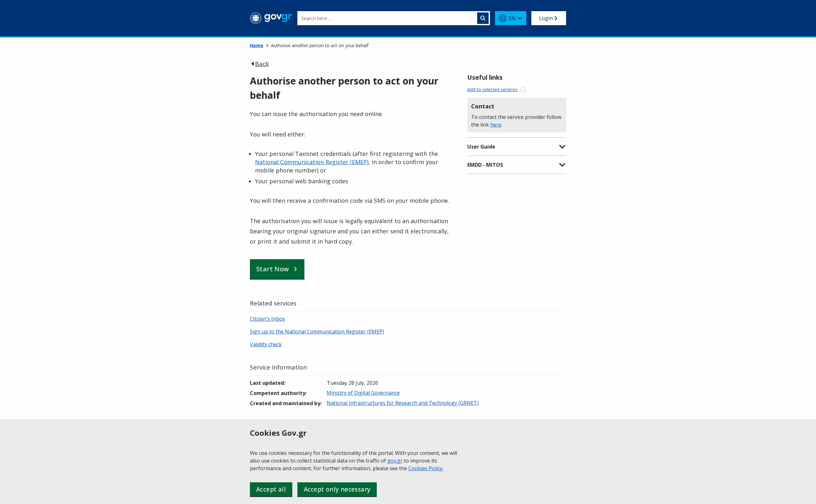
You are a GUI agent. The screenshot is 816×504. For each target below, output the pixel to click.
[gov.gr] (271, 18)
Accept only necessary (337, 489)
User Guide (481, 146)
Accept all (271, 489)
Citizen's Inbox (267, 318)
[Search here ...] (483, 18)
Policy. (436, 468)
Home (256, 45)
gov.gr (395, 460)
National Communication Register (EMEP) (311, 162)
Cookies (418, 468)
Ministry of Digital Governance (363, 392)
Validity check (266, 344)
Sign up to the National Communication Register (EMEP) (317, 331)
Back (262, 64)
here (495, 124)
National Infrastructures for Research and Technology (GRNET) (403, 402)
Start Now (272, 269)
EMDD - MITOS (485, 164)
